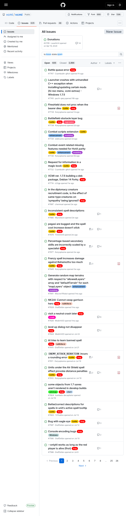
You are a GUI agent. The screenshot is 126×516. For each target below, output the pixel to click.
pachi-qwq (59, 98)
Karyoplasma (60, 112)
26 (117, 460)
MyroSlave (60, 217)
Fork (96, 14)
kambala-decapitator (64, 395)
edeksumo (59, 139)
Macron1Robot (61, 293)
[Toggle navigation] (6, 4)
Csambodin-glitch (62, 73)
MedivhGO (59, 321)
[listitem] (82, 72)
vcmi (9, 14)
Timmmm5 (59, 235)
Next (81, 465)
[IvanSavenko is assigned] (118, 108)
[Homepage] (63, 4)
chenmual (59, 204)
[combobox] (81, 54)
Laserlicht (55, 43)
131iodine (59, 415)
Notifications (76, 14)
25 (111, 460)
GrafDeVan (59, 307)
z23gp (57, 183)
